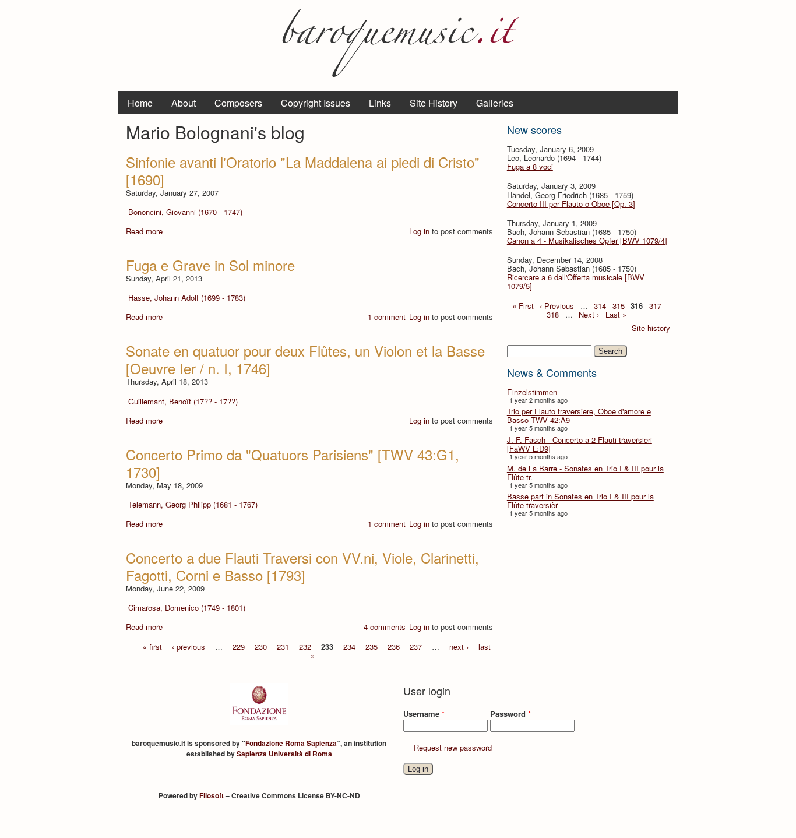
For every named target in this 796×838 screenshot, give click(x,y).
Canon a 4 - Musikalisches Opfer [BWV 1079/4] (587, 240)
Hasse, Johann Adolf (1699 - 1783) (186, 297)
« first (152, 646)
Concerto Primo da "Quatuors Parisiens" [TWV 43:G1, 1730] (292, 463)
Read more (144, 231)
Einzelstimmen (532, 392)
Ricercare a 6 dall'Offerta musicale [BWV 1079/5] (575, 281)
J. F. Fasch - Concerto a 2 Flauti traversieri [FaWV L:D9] (579, 444)
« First (523, 305)
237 (416, 646)
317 (655, 305)
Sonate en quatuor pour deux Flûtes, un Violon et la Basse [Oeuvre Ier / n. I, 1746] (305, 359)
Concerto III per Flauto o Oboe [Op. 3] (571, 203)
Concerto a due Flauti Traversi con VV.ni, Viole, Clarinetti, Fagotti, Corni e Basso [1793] (302, 566)
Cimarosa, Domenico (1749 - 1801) (186, 607)
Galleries (494, 103)
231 (283, 646)
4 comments (385, 626)
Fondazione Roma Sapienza (291, 743)
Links (380, 103)
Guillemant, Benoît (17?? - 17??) (183, 401)
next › (459, 646)
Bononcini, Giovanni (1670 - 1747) (185, 211)
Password (510, 713)
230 (261, 646)
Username (424, 713)
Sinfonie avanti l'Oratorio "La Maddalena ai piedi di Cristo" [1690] (303, 170)
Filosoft (211, 795)
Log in (419, 231)
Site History (433, 103)
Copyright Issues (315, 103)
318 (553, 313)
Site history (651, 327)
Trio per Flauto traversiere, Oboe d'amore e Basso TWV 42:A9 (579, 415)
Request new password (453, 747)
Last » (615, 313)
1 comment (387, 316)
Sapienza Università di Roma (284, 753)
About (183, 103)
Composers (238, 103)
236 (394, 646)
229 (239, 646)
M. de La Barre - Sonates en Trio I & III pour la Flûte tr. (585, 472)
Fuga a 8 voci (530, 166)
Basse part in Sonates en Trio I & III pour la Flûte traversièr (580, 500)
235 (371, 646)
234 (349, 646)
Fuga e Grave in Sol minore (210, 265)
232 (305, 646)
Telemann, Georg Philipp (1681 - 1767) (193, 504)
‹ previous (188, 646)
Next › (589, 313)
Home (140, 103)
